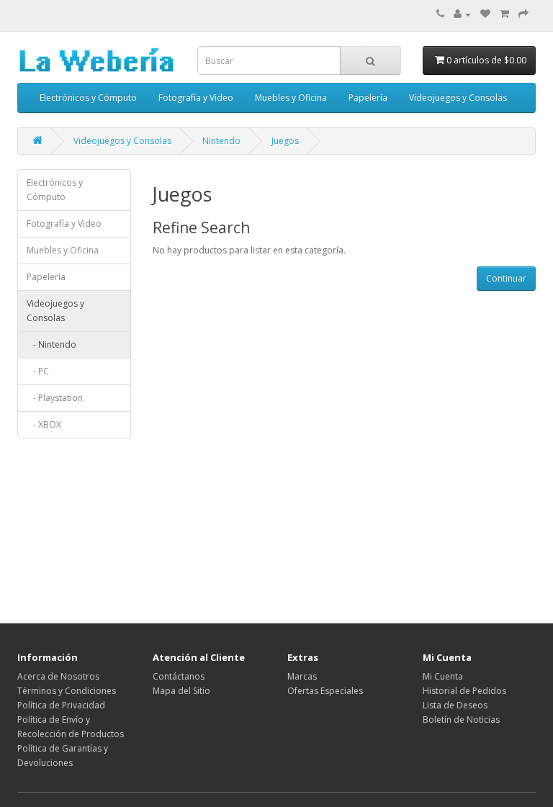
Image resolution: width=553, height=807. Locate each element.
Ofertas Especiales (325, 691)
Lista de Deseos (455, 705)
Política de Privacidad (61, 705)
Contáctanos (178, 676)
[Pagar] (523, 14)
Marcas (302, 676)
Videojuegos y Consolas (458, 97)
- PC (38, 371)
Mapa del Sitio (181, 691)
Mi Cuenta (443, 676)
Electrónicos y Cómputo (88, 97)
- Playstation (55, 398)
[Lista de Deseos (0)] (485, 14)
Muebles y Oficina (291, 97)
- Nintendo (51, 344)
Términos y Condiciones (66, 691)
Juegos (285, 141)
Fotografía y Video (195, 97)
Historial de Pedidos (464, 691)
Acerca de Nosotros (58, 676)
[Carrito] (504, 14)
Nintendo (221, 141)
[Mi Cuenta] (462, 14)
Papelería (368, 97)
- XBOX (44, 424)
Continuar (506, 278)
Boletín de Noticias (461, 719)
